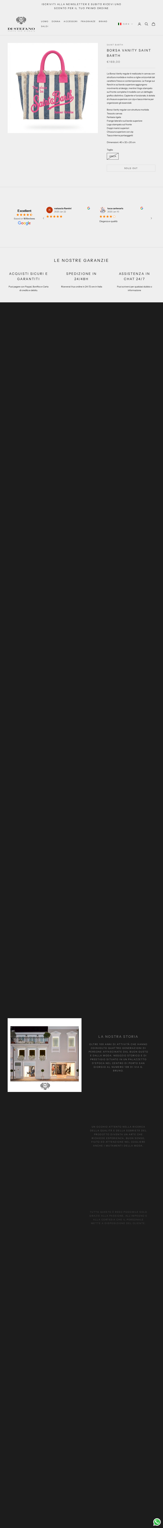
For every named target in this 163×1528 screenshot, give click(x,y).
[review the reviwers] (86, 208)
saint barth (115, 45)
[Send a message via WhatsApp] (157, 1522)
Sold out (131, 168)
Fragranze (88, 21)
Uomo (45, 21)
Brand (103, 21)
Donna (56, 21)
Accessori (71, 21)
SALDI (44, 26)
